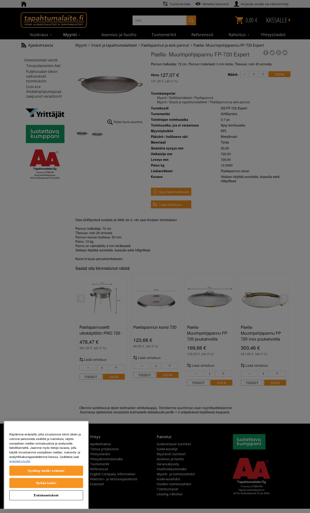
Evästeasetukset (46, 495)
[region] (46, 465)
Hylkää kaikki (46, 483)
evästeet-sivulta (19, 461)
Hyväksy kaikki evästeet (46, 470)
